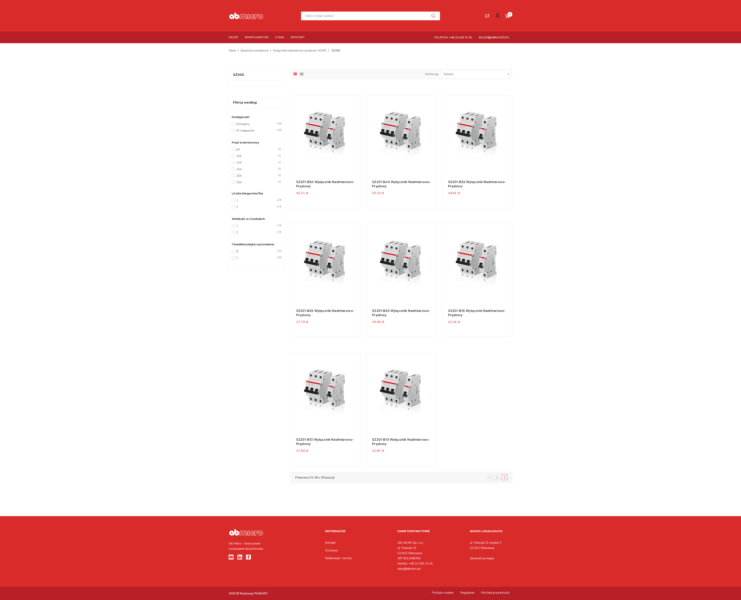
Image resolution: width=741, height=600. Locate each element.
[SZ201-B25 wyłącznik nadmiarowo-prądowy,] (325, 263)
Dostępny (256, 124)
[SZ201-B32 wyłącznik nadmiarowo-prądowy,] (477, 134)
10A (256, 156)
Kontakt (330, 543)
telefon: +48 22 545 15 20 (453, 37)
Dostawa (331, 550)
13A (256, 163)
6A (256, 149)
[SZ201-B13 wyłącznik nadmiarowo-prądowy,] (325, 392)
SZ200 (238, 75)
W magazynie (256, 130)
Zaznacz (476, 74)
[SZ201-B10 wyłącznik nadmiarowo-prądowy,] (401, 392)
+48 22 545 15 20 (421, 563)
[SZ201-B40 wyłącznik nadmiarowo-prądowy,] (401, 134)
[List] (302, 73)
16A (256, 169)
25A (256, 182)
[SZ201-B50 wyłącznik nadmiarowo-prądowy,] (325, 134)
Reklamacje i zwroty (338, 558)
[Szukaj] (433, 16)
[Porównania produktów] (487, 16)
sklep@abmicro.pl (494, 37)
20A (256, 176)
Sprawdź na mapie (482, 558)
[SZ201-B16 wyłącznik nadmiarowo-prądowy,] (477, 263)
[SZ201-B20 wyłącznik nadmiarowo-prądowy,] (401, 263)
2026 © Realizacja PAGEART (248, 593)
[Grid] (295, 73)
